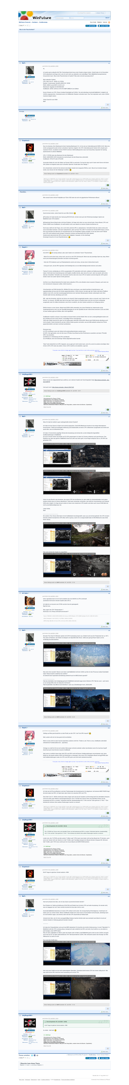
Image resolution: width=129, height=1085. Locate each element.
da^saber (25, 593)
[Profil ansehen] (25, 63)
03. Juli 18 (31, 82)
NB (50, 407)
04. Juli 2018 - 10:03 (53, 377)
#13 (109, 867)
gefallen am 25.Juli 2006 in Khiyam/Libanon (54, 403)
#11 (109, 786)
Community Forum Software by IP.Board (100, 1079)
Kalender (105, 22)
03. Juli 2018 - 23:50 (53, 210)
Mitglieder (99, 22)
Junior (29, 75)
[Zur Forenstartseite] (37, 17)
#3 (109, 192)
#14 (109, 896)
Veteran (30, 387)
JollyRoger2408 (27, 374)
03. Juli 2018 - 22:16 (53, 143)
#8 (109, 593)
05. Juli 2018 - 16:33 (53, 1018)
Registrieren (99, 18)
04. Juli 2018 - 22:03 (53, 730)
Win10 (45, 407)
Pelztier (30, 261)
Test (48, 407)
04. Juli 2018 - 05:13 (53, 250)
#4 (109, 207)
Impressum (27, 1079)
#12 (109, 820)
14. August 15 (32, 159)
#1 (109, 63)
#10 (109, 728)
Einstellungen (57, 1079)
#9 (109, 630)
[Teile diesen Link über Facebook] (34, 1055)
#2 (109, 140)
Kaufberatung (43, 22)
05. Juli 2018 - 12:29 (53, 822)
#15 (109, 1015)
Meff (23, 63)
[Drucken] (37, 1055)
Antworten (91, 26)
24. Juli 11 (31, 613)
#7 (109, 416)
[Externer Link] (85, 357)
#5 (109, 247)
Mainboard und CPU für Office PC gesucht (77, 1054)
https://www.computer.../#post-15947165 (63, 387)
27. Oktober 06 (32, 119)
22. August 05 (32, 394)
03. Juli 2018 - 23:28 (53, 195)
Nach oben (105, 107)
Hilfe (107, 17)
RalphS (24, 247)
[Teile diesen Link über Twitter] (32, 1055)
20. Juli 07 (31, 268)
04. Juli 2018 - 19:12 (53, 596)
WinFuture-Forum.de (25, 22)
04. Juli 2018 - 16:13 (53, 419)
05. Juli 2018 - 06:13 (53, 788)
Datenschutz (34, 1079)
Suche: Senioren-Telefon (103, 1054)
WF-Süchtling (30, 606)
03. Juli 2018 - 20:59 (53, 66)
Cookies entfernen (45, 1079)
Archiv (39, 1079)
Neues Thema (104, 26)
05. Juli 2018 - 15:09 (53, 899)
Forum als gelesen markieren (68, 1079)
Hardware (35, 22)
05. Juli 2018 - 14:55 (53, 869)
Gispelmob (25, 140)
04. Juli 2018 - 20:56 (53, 633)
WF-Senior (29, 152)
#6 (109, 374)
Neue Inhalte (93, 22)
